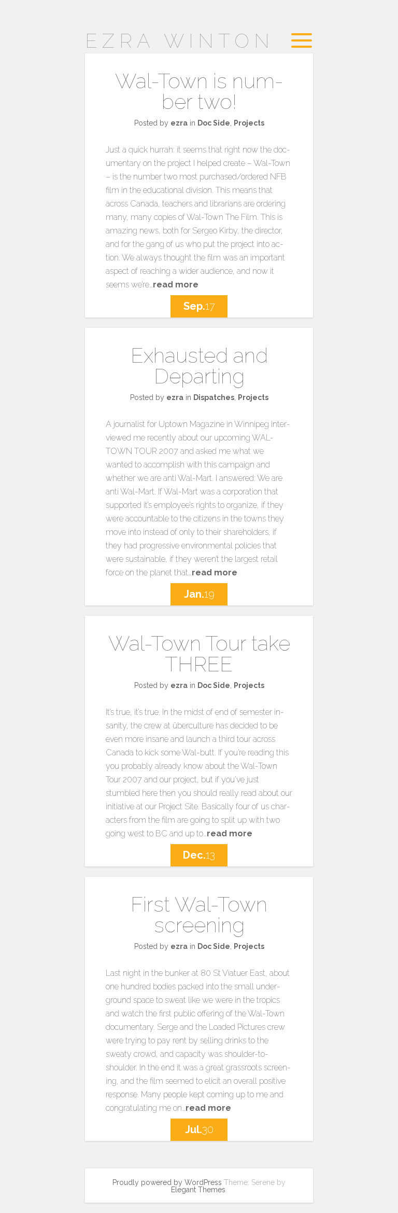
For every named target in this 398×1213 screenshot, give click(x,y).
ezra (179, 123)
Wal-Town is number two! (199, 91)
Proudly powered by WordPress (167, 1182)
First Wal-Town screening (199, 914)
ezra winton (179, 40)
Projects (249, 123)
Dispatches (213, 397)
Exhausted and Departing (199, 365)
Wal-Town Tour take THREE (199, 653)
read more (175, 285)
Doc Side (213, 123)
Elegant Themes (198, 1190)
